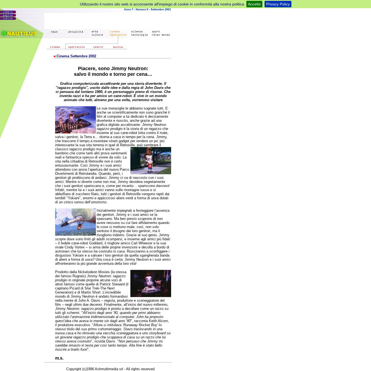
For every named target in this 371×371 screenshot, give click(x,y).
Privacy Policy (278, 4)
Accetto (254, 4)
